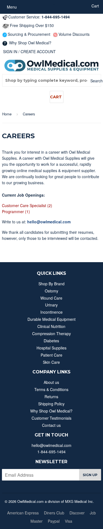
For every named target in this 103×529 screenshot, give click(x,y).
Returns (51, 396)
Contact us (51, 425)
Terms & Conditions (51, 389)
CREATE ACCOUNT (38, 51)
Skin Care (51, 362)
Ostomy (51, 291)
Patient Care (51, 355)
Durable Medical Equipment (51, 319)
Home (7, 113)
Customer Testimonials (51, 418)
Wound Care (51, 298)
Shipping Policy (51, 403)
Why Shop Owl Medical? (29, 42)
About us (51, 382)
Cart (56, 96)
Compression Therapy (51, 333)
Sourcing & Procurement (29, 34)
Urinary (51, 305)
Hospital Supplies (51, 348)
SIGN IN (10, 51)
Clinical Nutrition (51, 326)
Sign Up (90, 475)
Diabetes (51, 340)
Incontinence (51, 312)
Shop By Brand (51, 283)
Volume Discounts (74, 34)
